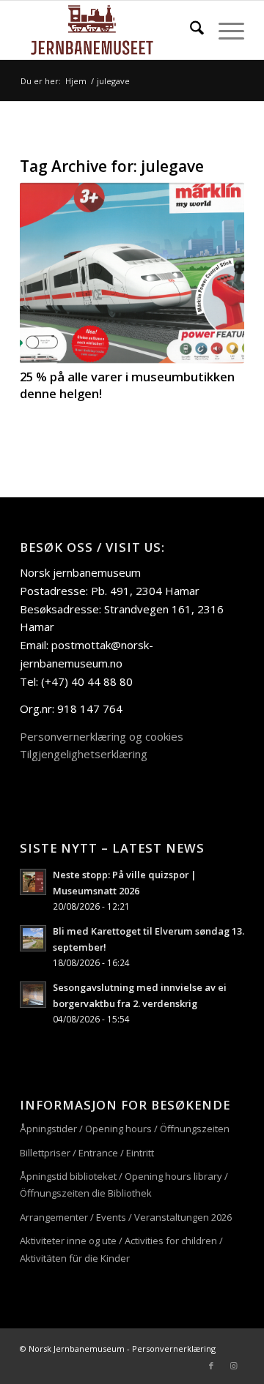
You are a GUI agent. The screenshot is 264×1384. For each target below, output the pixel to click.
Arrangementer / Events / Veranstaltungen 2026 (126, 1217)
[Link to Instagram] (233, 1366)
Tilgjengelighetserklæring (83, 754)
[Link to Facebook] (211, 1366)
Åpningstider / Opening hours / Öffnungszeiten (125, 1128)
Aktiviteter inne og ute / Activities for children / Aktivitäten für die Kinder (121, 1249)
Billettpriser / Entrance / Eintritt (87, 1152)
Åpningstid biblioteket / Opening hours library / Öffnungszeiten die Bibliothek (124, 1185)
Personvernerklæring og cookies (101, 736)
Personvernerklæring (174, 1348)
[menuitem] (189, 30)
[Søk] (189, 30)
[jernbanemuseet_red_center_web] (109, 30)
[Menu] (224, 30)
